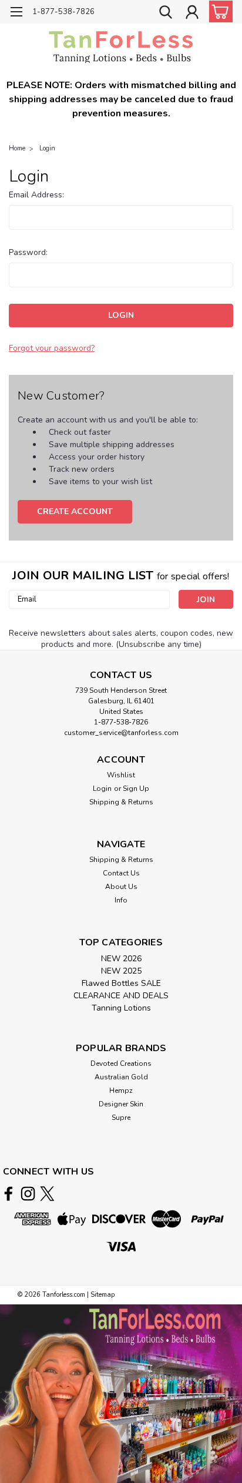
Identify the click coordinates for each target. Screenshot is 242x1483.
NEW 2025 (121, 971)
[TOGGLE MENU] (16, 13)
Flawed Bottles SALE (121, 983)
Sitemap (102, 1294)
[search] (165, 14)
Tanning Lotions (121, 1008)
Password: (28, 252)
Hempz (121, 1090)
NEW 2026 (121, 958)
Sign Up (136, 788)
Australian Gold (121, 1077)
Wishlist (121, 775)
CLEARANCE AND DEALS (121, 995)
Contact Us (121, 873)
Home (17, 148)
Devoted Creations (121, 1063)
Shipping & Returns (121, 802)
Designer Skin (121, 1104)
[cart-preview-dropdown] (218, 11)
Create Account (75, 511)
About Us (121, 886)
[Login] (192, 14)
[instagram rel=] (28, 1193)
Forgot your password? (52, 348)
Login (47, 148)
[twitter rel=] (47, 1193)
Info (121, 900)
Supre (121, 1117)
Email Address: (36, 194)
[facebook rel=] (8, 1193)
